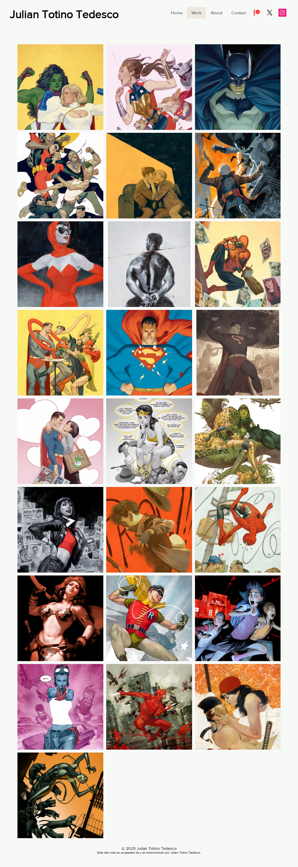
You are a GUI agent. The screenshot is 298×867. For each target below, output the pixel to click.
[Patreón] (257, 13)
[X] (270, 13)
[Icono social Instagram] (282, 13)
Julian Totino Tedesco (64, 14)
